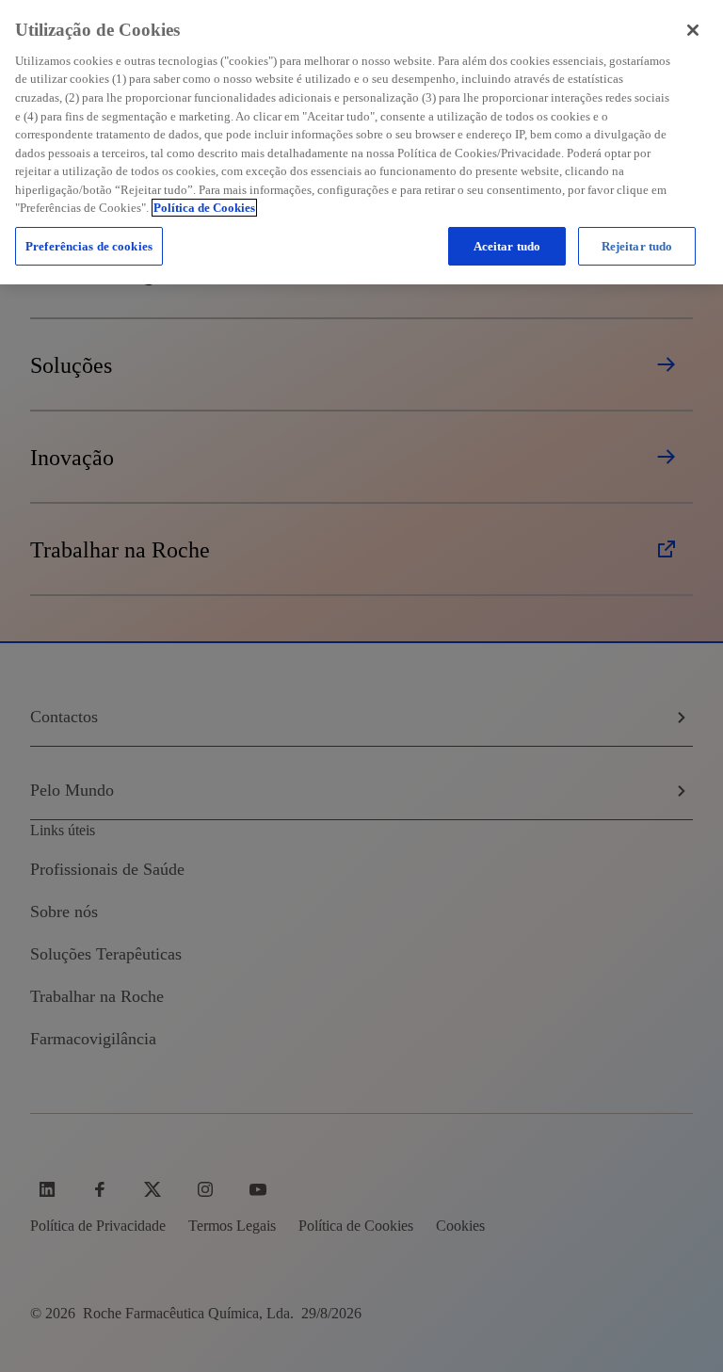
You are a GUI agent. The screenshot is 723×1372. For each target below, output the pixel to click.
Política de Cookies (204, 208)
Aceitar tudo (507, 246)
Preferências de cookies (89, 246)
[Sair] (693, 30)
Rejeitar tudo (637, 246)
